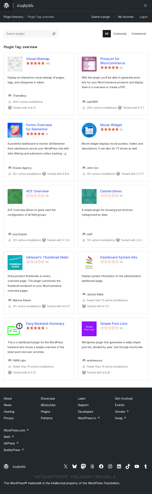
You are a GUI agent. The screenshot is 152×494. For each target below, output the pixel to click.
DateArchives (111, 191)
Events (119, 405)
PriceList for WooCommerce (112, 61)
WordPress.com (16, 430)
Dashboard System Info (118, 257)
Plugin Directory (13, 16)
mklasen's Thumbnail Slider (47, 257)
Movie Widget (111, 125)
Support (83, 405)
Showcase (48, 398)
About (8, 398)
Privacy (9, 418)
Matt (9, 437)
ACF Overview (37, 191)
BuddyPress (14, 450)
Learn (81, 398)
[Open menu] (146, 5)
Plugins (45, 411)
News (7, 405)
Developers (85, 411)
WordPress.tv (89, 418)
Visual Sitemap (37, 59)
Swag (120, 418)
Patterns (46, 418)
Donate (122, 411)
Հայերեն (19, 466)
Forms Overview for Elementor (39, 127)
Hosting (9, 411)
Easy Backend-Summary (45, 324)
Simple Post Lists (114, 324)
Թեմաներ (48, 405)
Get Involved (124, 398)
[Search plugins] (54, 33)
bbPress (11, 443)
